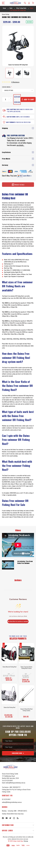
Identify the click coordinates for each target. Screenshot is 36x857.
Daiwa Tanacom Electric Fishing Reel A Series (26, 667)
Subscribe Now (17, 753)
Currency (5, 165)
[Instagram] (14, 818)
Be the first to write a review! (18, 621)
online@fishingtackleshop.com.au (12, 802)
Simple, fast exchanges (23, 117)
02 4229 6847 (6, 799)
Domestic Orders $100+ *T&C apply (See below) (20, 110)
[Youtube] (7, 818)
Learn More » (27, 175)
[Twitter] (10, 818)
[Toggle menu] (3, 3)
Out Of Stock (9, 716)
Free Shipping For (13, 109)
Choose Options (9, 679)
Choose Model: (7, 87)
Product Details (19, 185)
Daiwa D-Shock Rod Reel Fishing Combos (26, 709)
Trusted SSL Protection (23, 122)
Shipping (5, 128)
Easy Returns (11, 117)
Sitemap (26, 841)
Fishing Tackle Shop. (18, 841)
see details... (20, 145)
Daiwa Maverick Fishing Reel (9, 667)
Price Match (6, 159)
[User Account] (29, 3)
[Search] (25, 3)
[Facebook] (3, 818)
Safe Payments (11, 122)
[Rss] (18, 818)
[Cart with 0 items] (33, 3)
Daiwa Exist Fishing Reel (9, 707)
